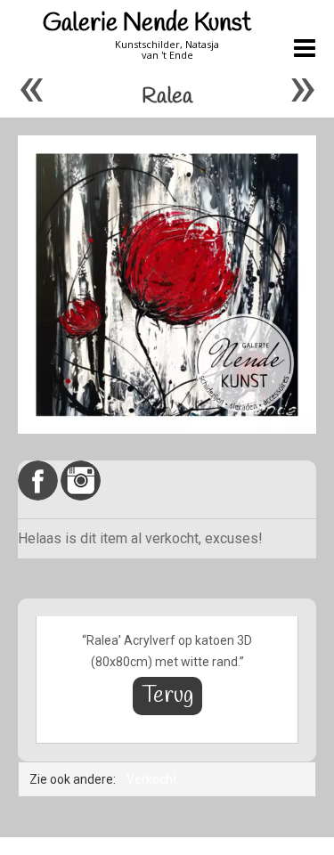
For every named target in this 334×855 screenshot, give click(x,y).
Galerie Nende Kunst (147, 23)
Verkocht (151, 779)
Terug (167, 696)
